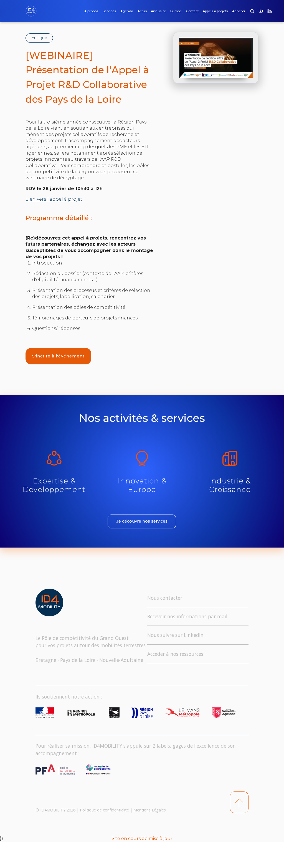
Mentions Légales (149, 810)
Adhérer (238, 11)
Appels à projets (215, 11)
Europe (176, 11)
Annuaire (158, 11)
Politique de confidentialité (104, 810)
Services (109, 11)
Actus (142, 11)
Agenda (126, 11)
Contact (192, 11)
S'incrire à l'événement (58, 356)
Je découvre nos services (142, 521)
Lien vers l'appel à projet (54, 199)
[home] (33, 11)
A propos (91, 11)
